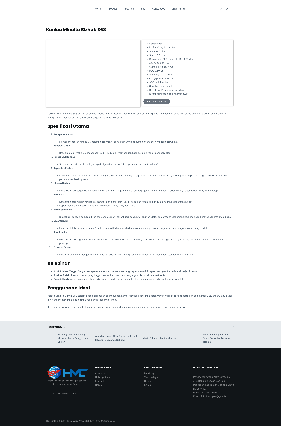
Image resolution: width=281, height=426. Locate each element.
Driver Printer (179, 8)
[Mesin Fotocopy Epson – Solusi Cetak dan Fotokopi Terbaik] (195, 338)
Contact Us (158, 8)
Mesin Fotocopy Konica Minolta (159, 338)
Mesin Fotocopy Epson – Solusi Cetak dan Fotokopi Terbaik (216, 338)
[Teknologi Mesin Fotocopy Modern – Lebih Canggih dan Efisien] (50, 338)
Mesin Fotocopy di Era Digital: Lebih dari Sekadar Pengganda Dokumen (115, 338)
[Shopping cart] (234, 9)
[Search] (221, 9)
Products (100, 381)
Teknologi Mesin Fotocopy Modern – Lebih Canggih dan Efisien (73, 338)
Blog (142, 8)
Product (112, 8)
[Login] (227, 9)
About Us (129, 8)
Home (98, 8)
